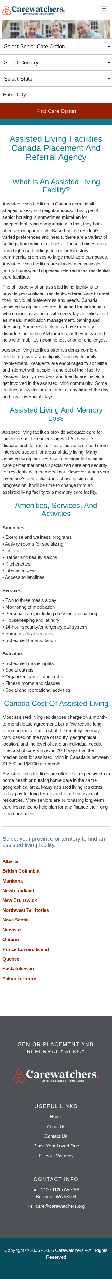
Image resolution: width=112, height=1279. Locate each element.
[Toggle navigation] (104, 10)
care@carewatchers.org (60, 1206)
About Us (56, 1126)
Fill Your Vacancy (56, 1155)
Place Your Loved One (56, 1145)
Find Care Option (56, 111)
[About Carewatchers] (33, 10)
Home (56, 1116)
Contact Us (56, 1136)
